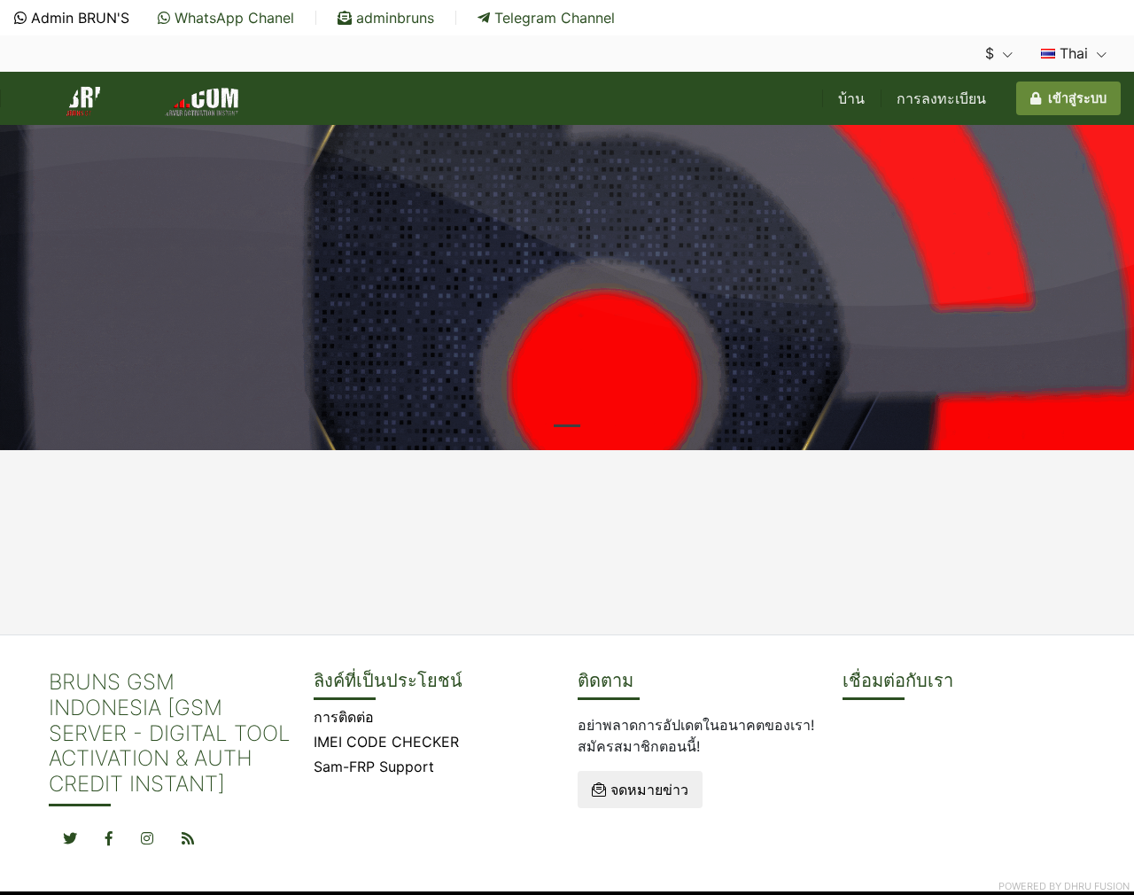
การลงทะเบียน (941, 98)
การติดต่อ (344, 717)
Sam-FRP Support (374, 766)
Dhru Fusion (1097, 886)
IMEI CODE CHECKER (386, 742)
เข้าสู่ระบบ (1077, 97)
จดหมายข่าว (647, 789)
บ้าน (851, 98)
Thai (1073, 53)
